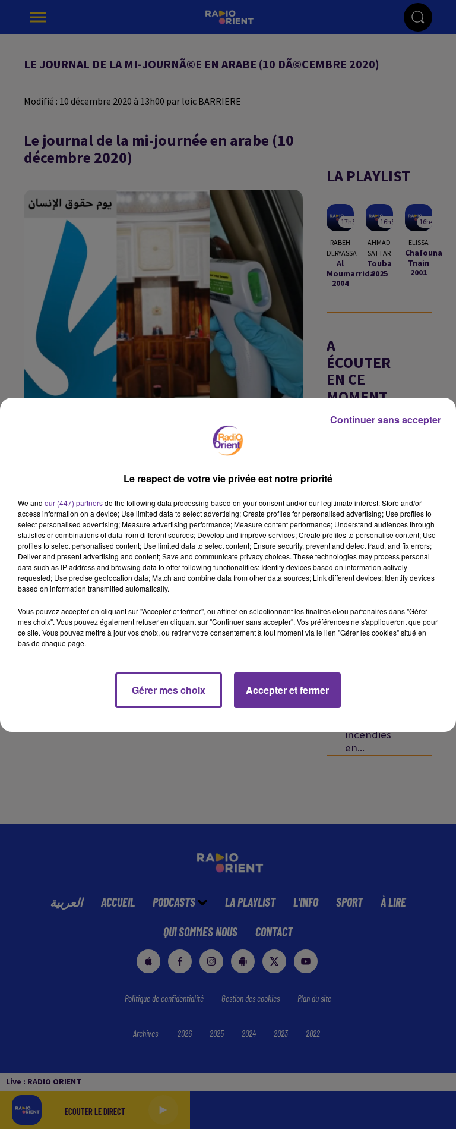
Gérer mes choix (168, 690)
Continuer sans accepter (385, 419)
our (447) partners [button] (74, 503)
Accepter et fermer (287, 690)
